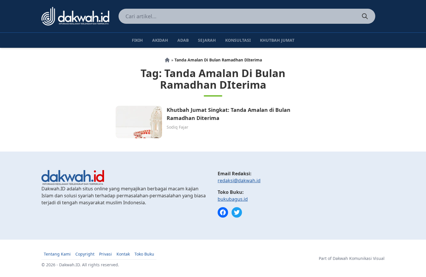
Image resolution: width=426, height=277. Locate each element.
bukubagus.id (233, 199)
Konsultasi (238, 40)
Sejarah (207, 40)
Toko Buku (144, 254)
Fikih (137, 40)
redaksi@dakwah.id (239, 180)
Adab (183, 40)
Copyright (84, 254)
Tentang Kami (57, 254)
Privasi (105, 254)
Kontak (123, 254)
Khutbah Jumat (277, 40)
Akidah (160, 40)
